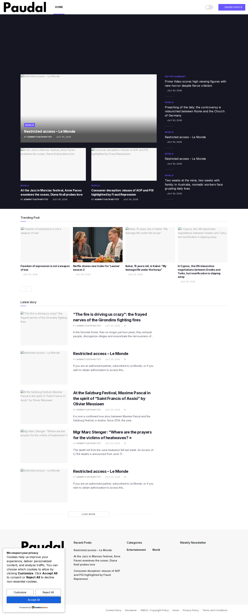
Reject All (48, 592)
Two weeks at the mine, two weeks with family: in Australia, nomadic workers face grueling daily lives (194, 184)
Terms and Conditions (214, 610)
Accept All (34, 599)
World (29, 125)
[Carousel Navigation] (124, 289)
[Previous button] (23, 289)
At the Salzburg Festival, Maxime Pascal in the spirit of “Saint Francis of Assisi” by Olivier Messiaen (112, 398)
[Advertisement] (124, 47)
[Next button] (29, 289)
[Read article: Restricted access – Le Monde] (89, 108)
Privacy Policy (191, 610)
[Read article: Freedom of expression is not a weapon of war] (45, 245)
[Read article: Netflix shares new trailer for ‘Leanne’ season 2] (98, 245)
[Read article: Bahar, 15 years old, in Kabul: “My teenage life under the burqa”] (150, 245)
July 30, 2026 (63, 137)
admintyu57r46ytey (39, 137)
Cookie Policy (113, 610)
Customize (20, 592)
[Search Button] (198, 7)
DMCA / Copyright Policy (155, 610)
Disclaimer (131, 610)
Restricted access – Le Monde (49, 131)
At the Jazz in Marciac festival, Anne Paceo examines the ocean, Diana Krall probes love (97, 560)
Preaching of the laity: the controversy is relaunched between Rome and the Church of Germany (195, 111)
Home (59, 7)
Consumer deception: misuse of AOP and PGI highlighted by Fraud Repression (97, 575)
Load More (88, 514)
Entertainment (175, 76)
